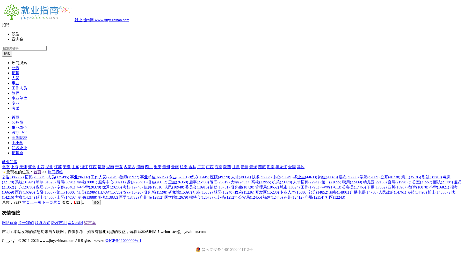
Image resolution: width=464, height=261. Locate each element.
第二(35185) (411, 177)
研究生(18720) (242, 187)
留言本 (90, 223)
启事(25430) (199, 182)
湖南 (110, 167)
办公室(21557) (420, 182)
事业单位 (19, 98)
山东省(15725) (110, 192)
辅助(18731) (220, 187)
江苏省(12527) (225, 197)
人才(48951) (241, 177)
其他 (300, 167)
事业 (15, 83)
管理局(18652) (267, 187)
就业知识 (9, 162)
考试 (15, 108)
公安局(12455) (250, 197)
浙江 (84, 167)
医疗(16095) (25, 192)
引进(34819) (432, 177)
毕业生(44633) (305, 177)
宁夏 (119, 167)
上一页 (36, 202)
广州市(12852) (151, 197)
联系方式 (42, 223)
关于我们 (26, 223)
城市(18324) (290, 187)
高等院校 (19, 138)
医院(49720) (220, 177)
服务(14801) (339, 192)
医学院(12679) (176, 197)
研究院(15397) (180, 192)
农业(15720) (133, 192)
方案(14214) (25, 197)
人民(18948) (174, 187)
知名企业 (19, 148)
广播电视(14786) (363, 192)
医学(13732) (129, 197)
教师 (15, 93)
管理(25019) (220, 182)
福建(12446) (273, 197)
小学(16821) (439, 187)
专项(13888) (87, 197)
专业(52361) (178, 177)
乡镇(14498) (417, 192)
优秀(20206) (112, 187)
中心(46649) (282, 177)
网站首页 (9, 223)
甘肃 (236, 167)
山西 (40, 167)
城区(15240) (223, 192)
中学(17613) (331, 187)
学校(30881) (87, 182)
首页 (15, 117)
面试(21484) (443, 182)
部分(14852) (318, 192)
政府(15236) (244, 192)
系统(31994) (25, 182)
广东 (201, 167)
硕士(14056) (46, 197)
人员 (15, 78)
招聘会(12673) (201, 197)
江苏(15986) (87, 192)
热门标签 (55, 172)
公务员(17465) (354, 187)
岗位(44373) (328, 177)
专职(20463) (66, 187)
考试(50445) (199, 177)
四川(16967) (397, 187)
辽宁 (184, 167)
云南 (175, 167)
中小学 (17, 143)
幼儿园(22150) (375, 182)
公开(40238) (390, 177)
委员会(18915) (197, 187)
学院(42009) (369, 177)
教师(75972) (129, 177)
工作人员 (19, 88)
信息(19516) (153, 187)
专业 (15, 103)
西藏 (262, 167)
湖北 (49, 167)
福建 (101, 167)
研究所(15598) (155, 192)
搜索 (7, 53)
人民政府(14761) (392, 192)
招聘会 (17, 153)
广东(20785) (25, 187)
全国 (292, 167)
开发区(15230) (267, 192)
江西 (93, 167)
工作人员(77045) (104, 177)
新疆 (244, 167)
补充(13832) (108, 197)
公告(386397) (13, 177)
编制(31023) (46, 182)
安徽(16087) (46, 192)
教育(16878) (418, 187)
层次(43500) (349, 177)
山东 (75, 167)
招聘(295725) (35, 177)
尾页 (57, 202)
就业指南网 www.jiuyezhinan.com (101, 20)
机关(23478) (282, 182)
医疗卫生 (19, 132)
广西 (210, 167)
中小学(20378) (89, 187)
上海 (14, 167)
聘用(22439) (352, 182)
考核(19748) (133, 187)
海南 (218, 167)
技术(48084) (262, 177)
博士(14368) (438, 192)
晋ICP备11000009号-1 (123, 241)
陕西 (227, 167)
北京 (6, 167)
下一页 (47, 202)
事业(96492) (80, 177)
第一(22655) (331, 182)
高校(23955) (261, 182)
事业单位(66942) (154, 177)
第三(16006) (66, 192)
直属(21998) (397, 182)
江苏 (58, 167)
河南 (140, 167)
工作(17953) (310, 187)
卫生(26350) (178, 182)
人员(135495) (58, 177)
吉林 (192, 167)
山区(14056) (66, 197)
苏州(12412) (294, 197)
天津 (23, 167)
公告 (15, 68)
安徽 (67, 167)
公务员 (17, 122)
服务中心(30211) (112, 182)
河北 (32, 167)
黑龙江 (281, 167)
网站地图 (75, 223)
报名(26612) (157, 182)
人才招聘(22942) (306, 182)
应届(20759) (46, 187)
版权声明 (59, 223)
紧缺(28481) (136, 182)
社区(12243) (335, 197)
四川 (149, 167)
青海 (253, 167)
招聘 (15, 73)
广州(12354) (314, 197)
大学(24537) (240, 182)
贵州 (166, 167)
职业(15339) (203, 192)
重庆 (157, 167)
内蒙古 (129, 167)
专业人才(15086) (293, 192)
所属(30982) (66, 182)
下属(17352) (377, 187)
